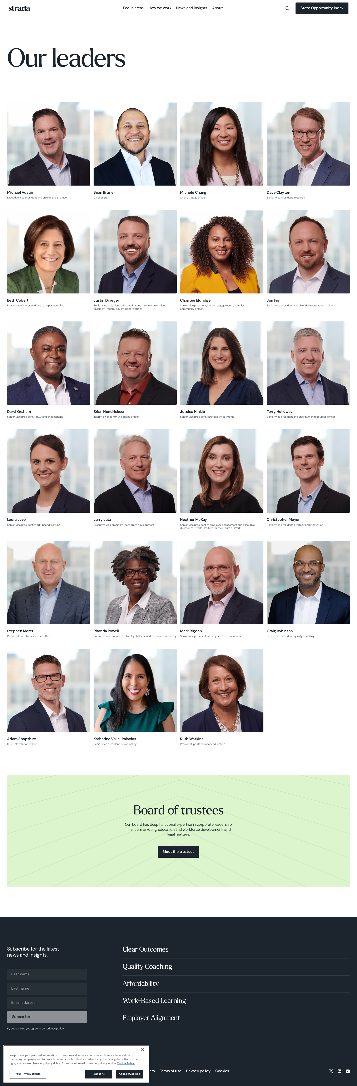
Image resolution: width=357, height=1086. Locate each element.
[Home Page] (19, 8)
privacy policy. (55, 1028)
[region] (76, 1064)
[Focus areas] (133, 8)
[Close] (142, 1049)
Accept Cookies (129, 1074)
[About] (217, 8)
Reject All (99, 1074)
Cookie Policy (126, 1063)
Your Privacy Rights (27, 1074)
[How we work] (160, 8)
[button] (133, 8)
